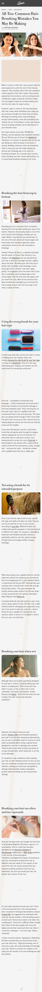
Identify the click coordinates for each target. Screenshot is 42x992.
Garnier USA (13, 735)
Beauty (4, 9)
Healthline (32, 137)
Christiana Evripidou (11, 27)
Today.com (20, 596)
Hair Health (18, 9)
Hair (10, 9)
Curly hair (31, 440)
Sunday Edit (6, 914)
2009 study (28, 852)
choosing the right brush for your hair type (23, 360)
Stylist (14, 694)
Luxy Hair (15, 526)
